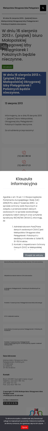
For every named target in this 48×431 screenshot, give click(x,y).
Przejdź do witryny (34, 255)
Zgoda (24, 427)
